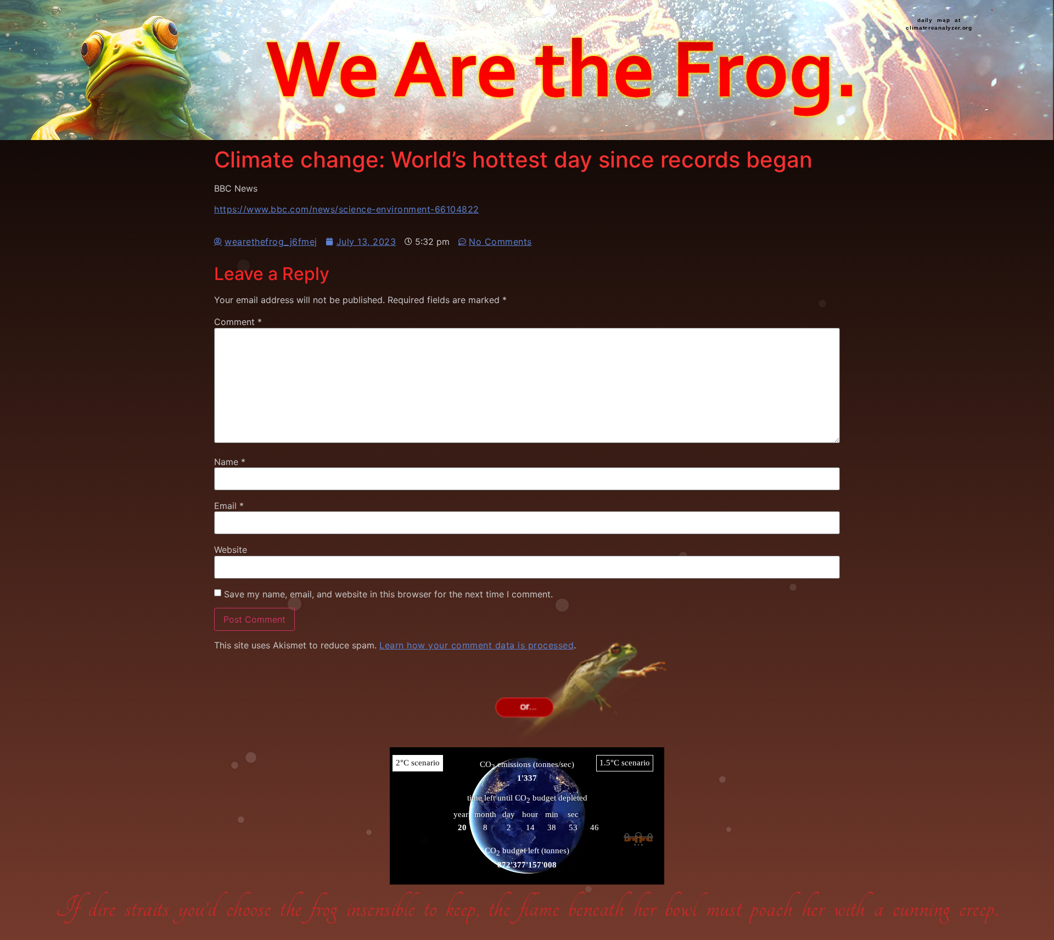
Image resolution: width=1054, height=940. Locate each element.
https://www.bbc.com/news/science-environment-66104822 (346, 209)
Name (229, 461)
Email (229, 505)
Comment (238, 321)
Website (230, 549)
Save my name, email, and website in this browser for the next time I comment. (388, 594)
